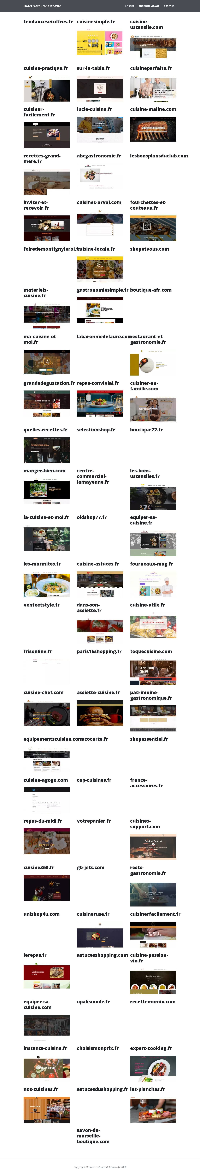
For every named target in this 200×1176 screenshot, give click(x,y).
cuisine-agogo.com (46, 780)
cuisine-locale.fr (96, 249)
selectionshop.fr (96, 429)
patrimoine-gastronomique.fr (151, 695)
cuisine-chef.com (44, 692)
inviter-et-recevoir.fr (36, 205)
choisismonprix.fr (98, 1048)
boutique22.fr (146, 429)
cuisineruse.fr (93, 914)
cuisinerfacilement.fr (155, 914)
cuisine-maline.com (153, 109)
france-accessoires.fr (146, 783)
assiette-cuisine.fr (98, 692)
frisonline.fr (38, 651)
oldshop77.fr (92, 517)
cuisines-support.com (145, 823)
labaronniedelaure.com (104, 336)
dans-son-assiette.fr (89, 607)
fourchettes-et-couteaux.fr (148, 205)
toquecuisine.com (151, 651)
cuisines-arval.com (99, 202)
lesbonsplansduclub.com (159, 155)
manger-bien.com (44, 470)
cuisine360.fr (39, 867)
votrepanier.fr (94, 821)
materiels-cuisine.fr (36, 293)
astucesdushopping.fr (102, 1089)
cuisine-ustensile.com (146, 24)
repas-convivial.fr (98, 383)
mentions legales (149, 6)
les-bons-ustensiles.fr (145, 473)
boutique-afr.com (151, 290)
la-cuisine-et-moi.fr (46, 517)
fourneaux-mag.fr (151, 564)
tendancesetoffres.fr (48, 21)
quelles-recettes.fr (45, 429)
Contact (169, 6)
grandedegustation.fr (49, 383)
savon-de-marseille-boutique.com (93, 1136)
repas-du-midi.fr (43, 821)
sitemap (129, 6)
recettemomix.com (153, 1001)
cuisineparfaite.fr (151, 68)
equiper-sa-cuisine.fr (143, 520)
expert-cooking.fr (151, 1048)
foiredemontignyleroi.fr (52, 249)
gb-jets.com (91, 867)
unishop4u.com (42, 914)
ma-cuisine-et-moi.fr (41, 339)
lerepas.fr (35, 955)
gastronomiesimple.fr (103, 290)
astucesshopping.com (102, 955)
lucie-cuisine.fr (94, 109)
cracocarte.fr (92, 739)
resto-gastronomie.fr (148, 870)
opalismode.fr (93, 1001)
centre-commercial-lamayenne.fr (93, 476)
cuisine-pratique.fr (46, 68)
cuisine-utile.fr (147, 605)
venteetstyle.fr (42, 605)
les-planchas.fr (147, 1089)
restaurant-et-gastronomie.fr (148, 339)
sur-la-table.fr (93, 68)
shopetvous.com (149, 249)
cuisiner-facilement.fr (39, 112)
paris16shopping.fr (99, 651)
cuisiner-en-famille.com (144, 386)
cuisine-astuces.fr (98, 564)
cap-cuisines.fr (94, 780)
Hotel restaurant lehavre (42, 6)
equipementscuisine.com (53, 739)
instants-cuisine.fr (45, 1048)
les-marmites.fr (42, 564)
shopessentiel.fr (149, 739)
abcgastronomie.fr (99, 155)
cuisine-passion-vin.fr (149, 958)
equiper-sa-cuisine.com (38, 1004)
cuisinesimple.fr (96, 21)
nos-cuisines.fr (41, 1089)
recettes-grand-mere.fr (42, 158)
